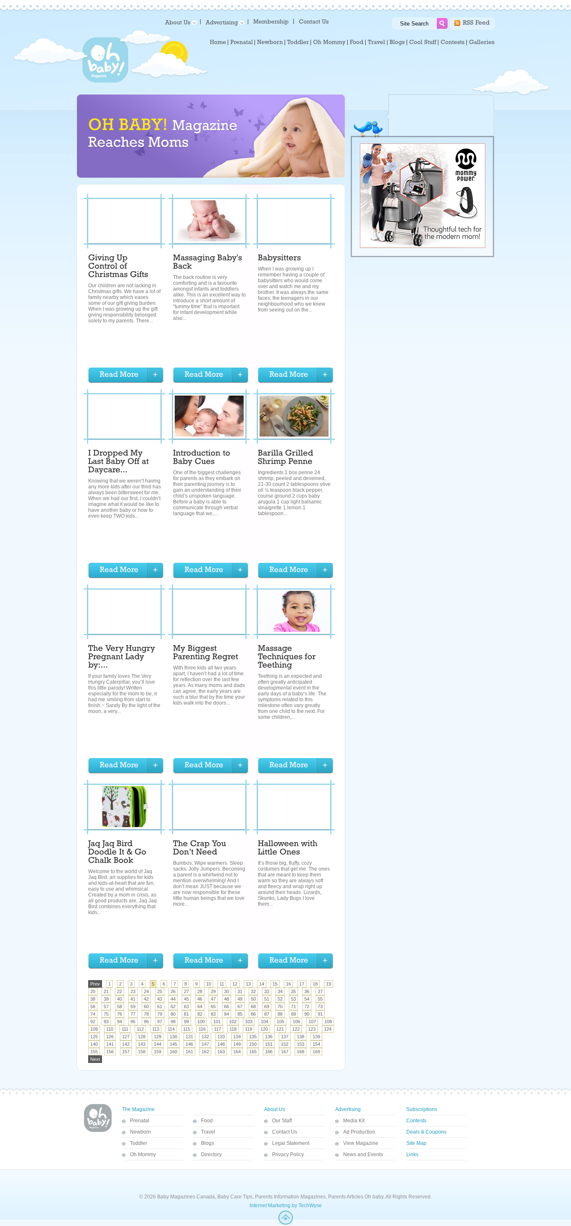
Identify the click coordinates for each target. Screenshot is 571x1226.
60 (146, 1006)
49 (239, 998)
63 (186, 1006)
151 (269, 1044)
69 (266, 1006)
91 (320, 1014)
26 (173, 991)
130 (173, 1036)
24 (146, 991)
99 (186, 1021)
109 (94, 1029)
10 (208, 983)
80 (173, 1014)
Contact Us (284, 1132)
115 (186, 1029)
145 (173, 1044)
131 (189, 1036)
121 (280, 1029)
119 (248, 1029)
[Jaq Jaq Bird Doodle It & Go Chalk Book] (118, 853)
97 (159, 1021)
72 (306, 1006)
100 (201, 1021)
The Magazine (138, 1109)
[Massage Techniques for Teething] (288, 658)
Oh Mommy (143, 1154)
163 (221, 1051)
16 (288, 983)
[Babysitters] (279, 259)
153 (300, 1044)
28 (199, 991)
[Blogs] (397, 42)
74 (92, 1014)
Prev (95, 983)
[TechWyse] (285, 1223)
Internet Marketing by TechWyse (286, 1205)
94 (119, 1021)
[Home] (218, 42)
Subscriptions (421, 1109)
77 (132, 1014)
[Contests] (453, 42)
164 (237, 1051)
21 (106, 991)
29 (213, 991)
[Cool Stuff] (422, 42)
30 (226, 991)
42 (146, 998)
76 (119, 1014)
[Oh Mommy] (329, 42)
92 (92, 1021)
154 (316, 1044)
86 (253, 1014)
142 (126, 1044)
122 (296, 1029)
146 (189, 1044)
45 (186, 998)
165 (253, 1051)
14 (261, 983)
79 (159, 1014)
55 (320, 998)
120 (264, 1029)
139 (316, 1036)
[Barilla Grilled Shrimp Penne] (287, 458)
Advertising (348, 1109)
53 (293, 998)
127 (126, 1036)
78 (146, 1014)
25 (159, 991)
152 (284, 1044)
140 (94, 1044)
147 (205, 1044)
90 (306, 1014)
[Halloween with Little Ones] (289, 849)
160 (173, 1051)
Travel (208, 1132)
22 (119, 991)
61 (159, 1006)
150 (253, 1044)
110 (109, 1029)
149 (237, 1044)
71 (293, 1006)
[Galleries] (482, 42)
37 (320, 991)
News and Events (363, 1154)
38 (92, 998)
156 (110, 1051)
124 (327, 1029)
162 (205, 1051)
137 (284, 1036)
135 (253, 1036)
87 (266, 1014)
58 (119, 1006)
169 (316, 1051)
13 (248, 983)
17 (301, 983)
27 (186, 991)
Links (412, 1154)
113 (155, 1029)
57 (106, 1006)
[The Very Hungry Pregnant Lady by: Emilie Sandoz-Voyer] (123, 658)
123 (312, 1029)
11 (221, 983)
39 (106, 998)
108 (328, 1021)
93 (106, 1021)
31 (239, 991)
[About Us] (179, 22)
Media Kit (354, 1121)
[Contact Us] (314, 21)
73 (320, 1006)
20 (92, 991)
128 (141, 1036)
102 (233, 1021)
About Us (274, 1109)
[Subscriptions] (271, 21)
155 (94, 1051)
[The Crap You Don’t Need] (200, 849)
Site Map (416, 1143)
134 (237, 1036)
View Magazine (360, 1143)
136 (269, 1036)
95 (132, 1021)
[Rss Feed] (476, 22)
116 (202, 1029)
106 (296, 1021)
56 (92, 1006)
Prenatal (139, 1121)
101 (217, 1021)
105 (280, 1021)
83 (213, 1014)
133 (221, 1036)
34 (280, 991)
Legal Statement (290, 1143)
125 (94, 1036)
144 (157, 1044)
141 (110, 1044)
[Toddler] (298, 42)
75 (106, 1014)
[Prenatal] (241, 42)
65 (213, 1006)
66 (226, 1006)
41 (132, 998)
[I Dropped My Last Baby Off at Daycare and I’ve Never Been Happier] (119, 462)
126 (110, 1036)
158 (141, 1051)
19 (328, 983)
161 (189, 1051)
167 (284, 1051)
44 (173, 998)
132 (205, 1036)
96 (146, 1021)
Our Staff (282, 1121)
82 (199, 1014)
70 (280, 1006)
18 (315, 983)
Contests (416, 1121)
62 (173, 1006)
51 (266, 998)
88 (280, 1014)
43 (159, 998)
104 (264, 1021)
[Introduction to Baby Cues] (202, 458)
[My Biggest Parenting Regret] (205, 653)
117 (217, 1029)
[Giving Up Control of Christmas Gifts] (118, 267)
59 (132, 1006)
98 (173, 1021)
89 (293, 1014)
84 (226, 1014)
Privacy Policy (288, 1154)
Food (207, 1121)
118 (233, 1029)
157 (126, 1051)
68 (253, 1006)
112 (140, 1029)
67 (239, 1006)
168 (300, 1051)
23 (132, 991)
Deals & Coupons (426, 1132)
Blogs (207, 1143)
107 (312, 1021)
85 (239, 1014)
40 (119, 998)
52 (280, 998)
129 (157, 1036)
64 (199, 1006)
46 (199, 998)
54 (306, 998)
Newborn (140, 1132)
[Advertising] (224, 22)
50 (253, 998)
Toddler (138, 1143)
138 (300, 1036)
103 (248, 1021)
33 (266, 991)
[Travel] (376, 42)
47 (213, 998)
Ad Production (359, 1132)
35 (293, 991)
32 (253, 991)
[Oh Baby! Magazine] (105, 81)
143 (141, 1044)
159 (157, 1051)
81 (186, 1014)
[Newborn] (270, 42)
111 (125, 1029)
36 (306, 991)
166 (269, 1051)
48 (226, 998)
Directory (211, 1154)
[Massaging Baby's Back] (209, 263)
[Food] (357, 42)
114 (171, 1029)
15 (275, 983)
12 (234, 983)
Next (95, 1059)
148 (221, 1044)
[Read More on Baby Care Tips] (125, 375)
